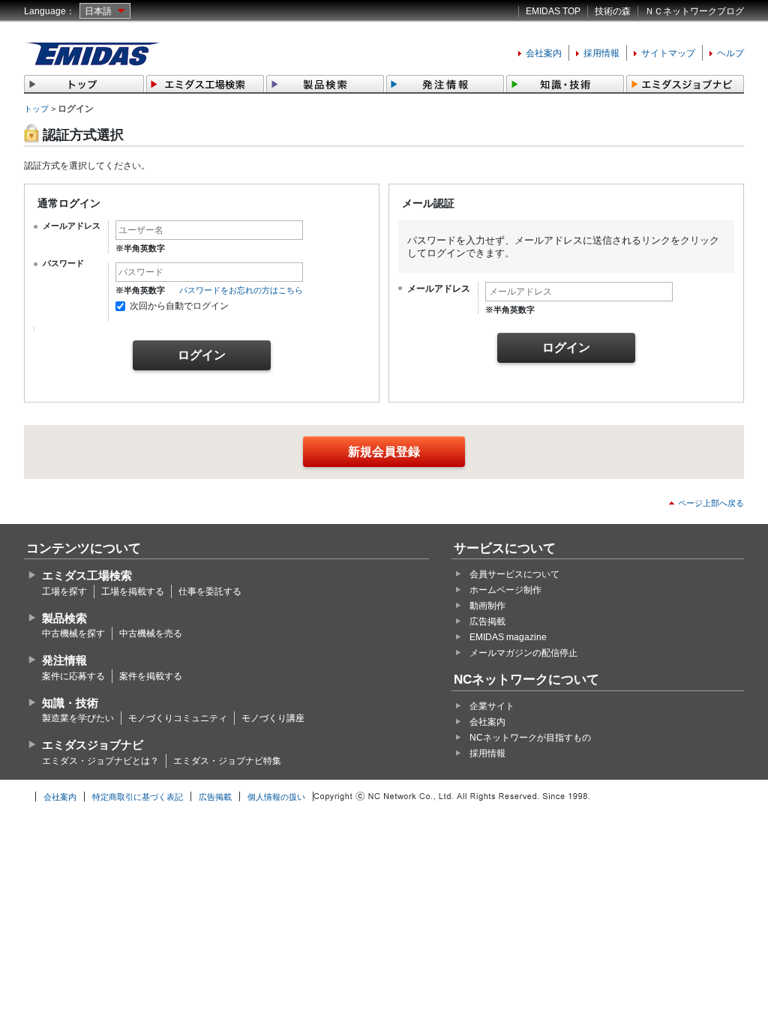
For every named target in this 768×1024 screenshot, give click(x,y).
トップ (36, 108)
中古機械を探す (73, 633)
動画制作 (488, 605)
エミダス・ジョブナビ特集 (227, 761)
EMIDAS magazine (508, 637)
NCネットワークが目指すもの (530, 737)
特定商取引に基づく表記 (137, 796)
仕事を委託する (210, 591)
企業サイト (492, 706)
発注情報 (64, 660)
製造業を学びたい (78, 718)
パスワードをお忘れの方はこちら (241, 290)
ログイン (202, 355)
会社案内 (544, 53)
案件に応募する (73, 676)
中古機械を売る (150, 633)
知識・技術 (70, 702)
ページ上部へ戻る (711, 503)
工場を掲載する (132, 591)
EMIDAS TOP (553, 11)
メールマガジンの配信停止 (524, 653)
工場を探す (64, 591)
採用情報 (602, 53)
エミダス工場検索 (87, 575)
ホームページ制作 (506, 590)
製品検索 (64, 618)
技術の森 (613, 11)
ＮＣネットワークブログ (694, 11)
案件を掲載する (150, 676)
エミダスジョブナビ (92, 744)
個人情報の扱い (276, 796)
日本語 (98, 11)
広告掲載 (488, 621)
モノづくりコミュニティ (177, 718)
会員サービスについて (515, 574)
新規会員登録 (384, 451)
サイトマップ (668, 53)
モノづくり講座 (273, 718)
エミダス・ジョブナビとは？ (100, 761)
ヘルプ (730, 53)
